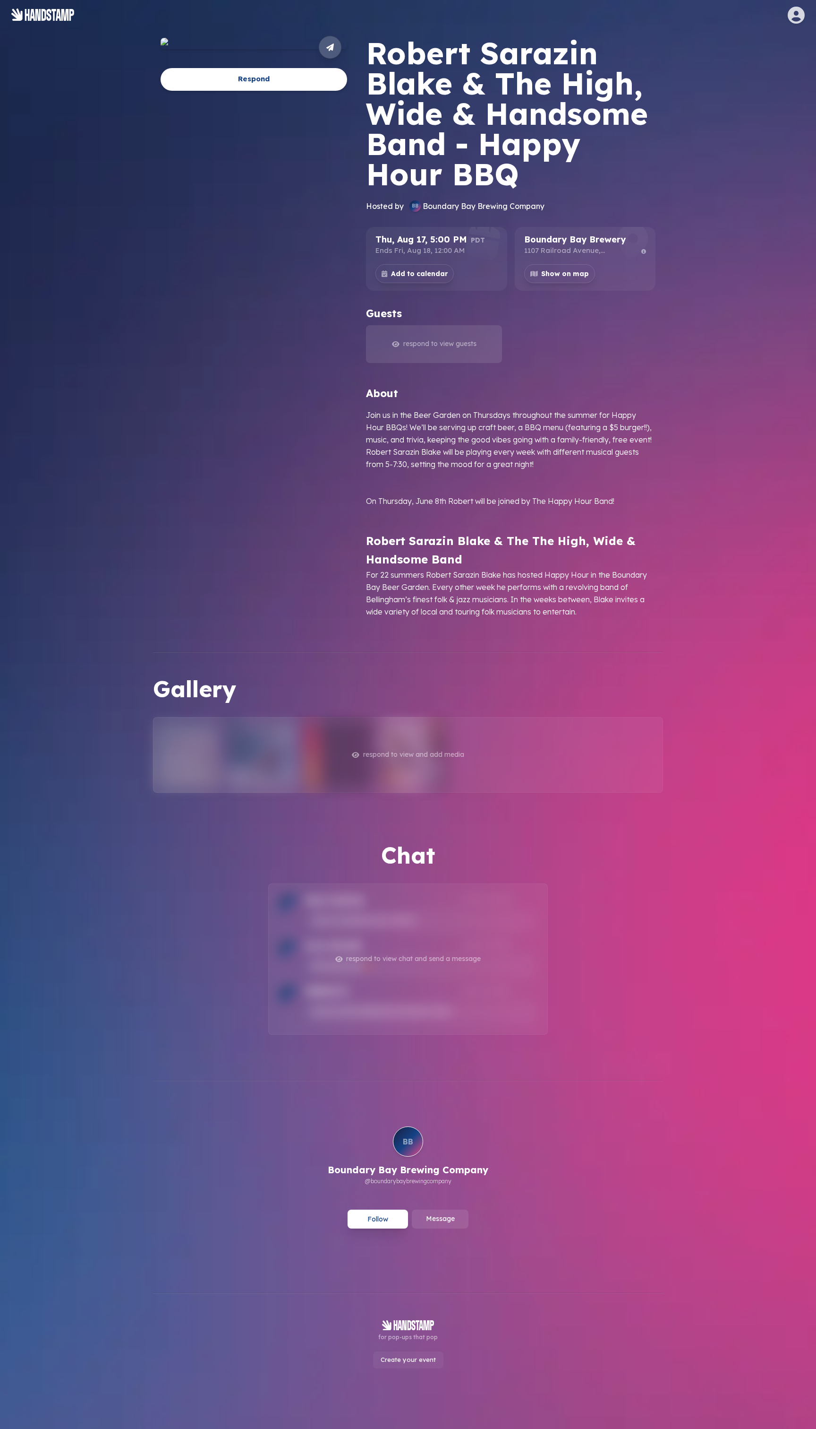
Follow (377, 1219)
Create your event (408, 1359)
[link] (408, 1156)
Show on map (565, 273)
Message (440, 1218)
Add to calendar (419, 273)
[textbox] (510, 513)
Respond (254, 79)
